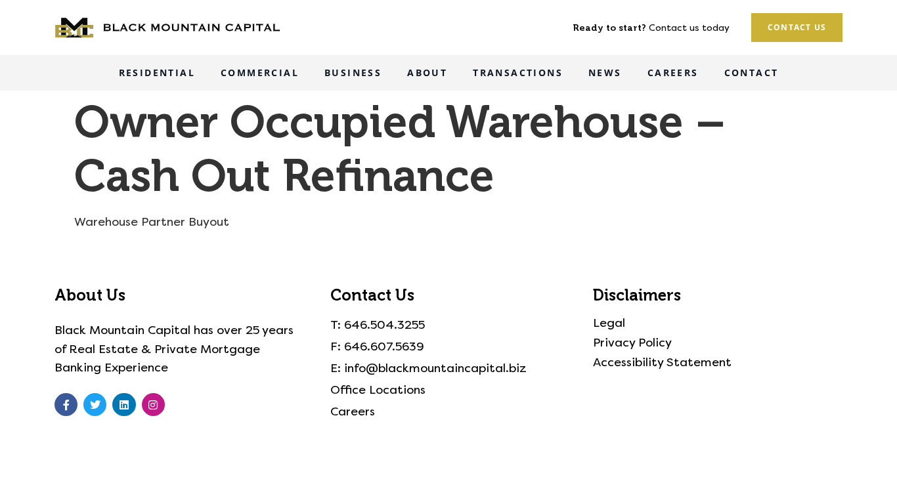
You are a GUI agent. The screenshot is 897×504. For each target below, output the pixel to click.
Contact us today (689, 27)
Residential (157, 72)
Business (353, 72)
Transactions (518, 72)
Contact (751, 72)
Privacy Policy (632, 342)
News (605, 72)
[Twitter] (94, 404)
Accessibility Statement (662, 362)
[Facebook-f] (66, 404)
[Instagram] (153, 404)
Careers (673, 72)
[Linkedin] (123, 404)
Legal (609, 322)
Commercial (260, 72)
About (427, 72)
